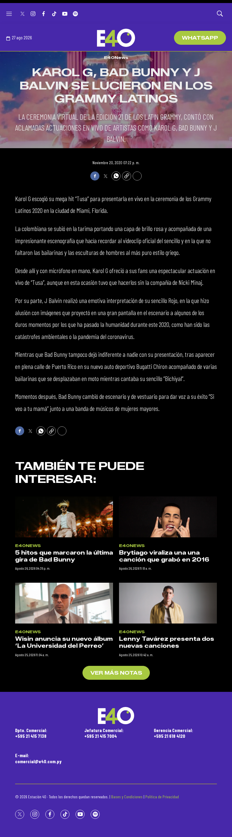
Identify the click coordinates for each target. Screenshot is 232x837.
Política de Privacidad (162, 796)
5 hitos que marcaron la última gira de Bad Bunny (64, 556)
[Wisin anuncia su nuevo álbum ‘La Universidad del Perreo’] (64, 603)
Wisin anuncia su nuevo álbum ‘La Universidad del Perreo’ (64, 642)
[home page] (116, 38)
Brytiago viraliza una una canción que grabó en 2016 (164, 556)
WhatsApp (200, 38)
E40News (116, 57)
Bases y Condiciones (127, 796)
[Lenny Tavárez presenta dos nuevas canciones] (168, 603)
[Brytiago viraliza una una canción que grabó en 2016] (168, 517)
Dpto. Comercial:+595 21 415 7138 (31, 733)
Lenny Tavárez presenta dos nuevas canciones (166, 642)
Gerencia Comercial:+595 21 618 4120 (173, 733)
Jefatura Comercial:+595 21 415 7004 (104, 733)
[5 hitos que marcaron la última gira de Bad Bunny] (64, 517)
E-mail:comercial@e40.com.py (38, 758)
